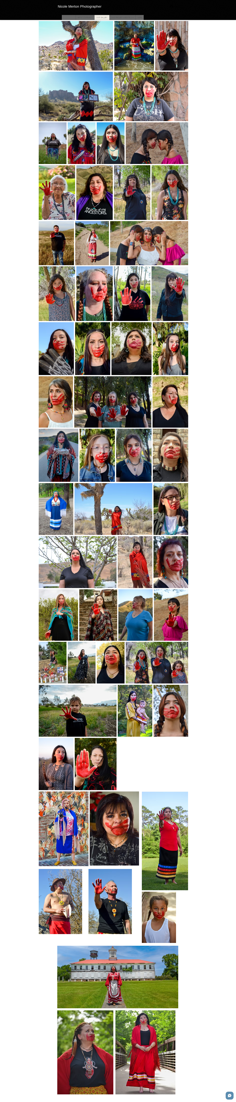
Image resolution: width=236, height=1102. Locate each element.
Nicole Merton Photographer (79, 6)
